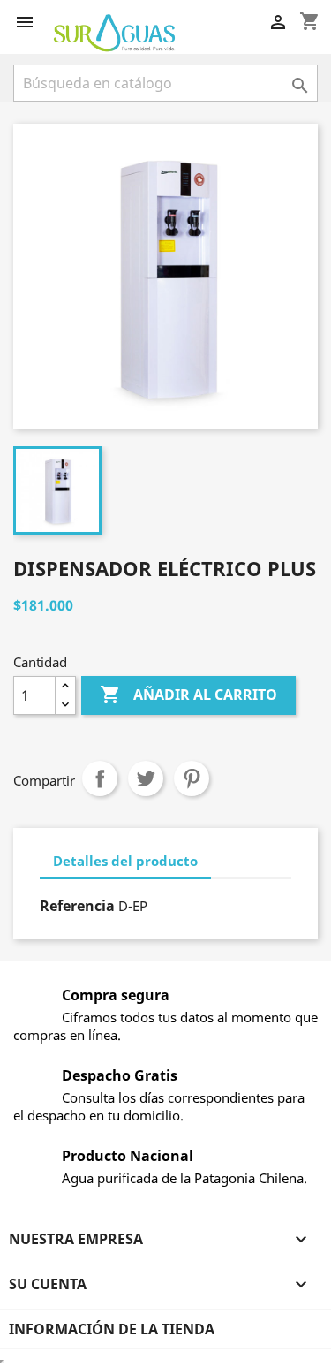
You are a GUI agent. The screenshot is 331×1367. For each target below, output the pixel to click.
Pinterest (191, 778)
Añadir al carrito (188, 694)
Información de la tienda (111, 1329)
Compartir (99, 778)
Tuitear (145, 778)
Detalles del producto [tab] (125, 861)
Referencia (77, 906)
